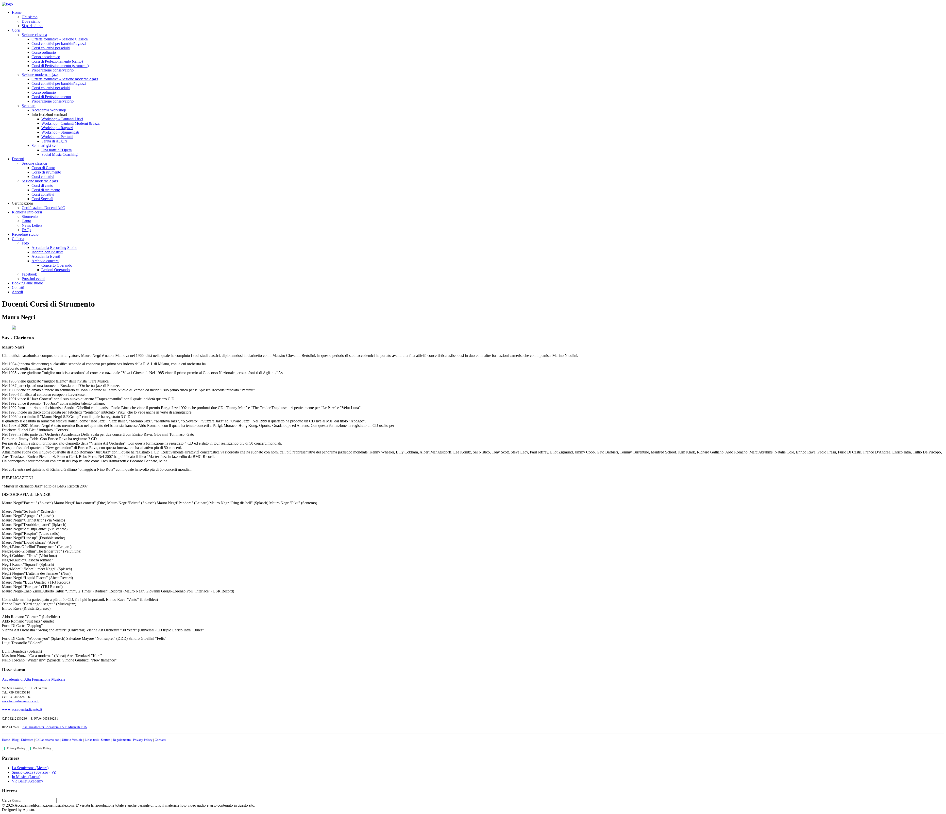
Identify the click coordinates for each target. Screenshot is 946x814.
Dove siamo (31, 21)
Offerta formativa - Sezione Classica (60, 39)
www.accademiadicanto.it (22, 709)
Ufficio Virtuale (72, 740)
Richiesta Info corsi (27, 212)
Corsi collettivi (43, 176)
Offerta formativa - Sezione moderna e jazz (65, 79)
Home (16, 12)
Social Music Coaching (59, 154)
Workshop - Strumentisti (60, 132)
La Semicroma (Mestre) (30, 768)
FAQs (26, 230)
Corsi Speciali (42, 199)
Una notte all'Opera (56, 150)
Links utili (92, 740)
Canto (26, 221)
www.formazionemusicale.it (20, 701)
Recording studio (25, 234)
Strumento (30, 216)
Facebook (29, 274)
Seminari (28, 106)
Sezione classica (34, 35)
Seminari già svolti (46, 145)
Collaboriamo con (47, 740)
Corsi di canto (42, 185)
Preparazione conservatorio (53, 70)
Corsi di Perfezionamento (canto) (57, 61)
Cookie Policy (42, 748)
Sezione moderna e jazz (40, 74)
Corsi (16, 30)
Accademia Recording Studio (54, 247)
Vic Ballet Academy (27, 781)
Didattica (27, 740)
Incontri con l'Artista (47, 252)
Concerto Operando (56, 265)
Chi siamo (29, 17)
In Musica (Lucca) (26, 777)
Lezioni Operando (55, 270)
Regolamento (122, 740)
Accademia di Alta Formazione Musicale (33, 679)
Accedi (17, 292)
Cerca (6, 800)
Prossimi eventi (33, 279)
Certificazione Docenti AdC (43, 208)
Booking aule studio (27, 283)
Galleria (18, 239)
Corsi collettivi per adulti (51, 48)
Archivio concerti (45, 261)
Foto (25, 243)
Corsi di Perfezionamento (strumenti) (60, 66)
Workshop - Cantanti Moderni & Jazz (70, 123)
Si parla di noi (32, 26)
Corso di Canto (43, 168)
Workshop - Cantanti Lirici (62, 119)
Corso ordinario (44, 52)
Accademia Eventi (46, 256)
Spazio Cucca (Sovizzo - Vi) (34, 772)
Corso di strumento (46, 172)
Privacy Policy (142, 740)
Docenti (18, 159)
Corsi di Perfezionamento (51, 97)
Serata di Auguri (54, 141)
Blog (15, 740)
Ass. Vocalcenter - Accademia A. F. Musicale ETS (54, 727)
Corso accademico (46, 57)
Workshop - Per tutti (57, 137)
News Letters (32, 225)
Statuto (106, 740)
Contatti (18, 287)
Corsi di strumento (46, 190)
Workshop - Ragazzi (57, 128)
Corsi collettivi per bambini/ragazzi (59, 43)
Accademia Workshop (49, 110)
